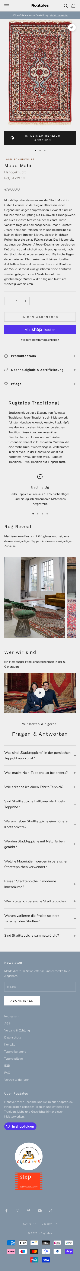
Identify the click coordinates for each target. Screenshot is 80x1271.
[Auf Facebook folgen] (6, 1211)
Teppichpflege (13, 1059)
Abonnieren (22, 1000)
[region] (40, 490)
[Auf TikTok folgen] (51, 1211)
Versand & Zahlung (17, 1030)
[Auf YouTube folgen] (40, 1211)
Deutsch (47, 1223)
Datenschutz (12, 1038)
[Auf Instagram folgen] (17, 1211)
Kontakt (9, 1045)
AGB (7, 1023)
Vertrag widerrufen (16, 1080)
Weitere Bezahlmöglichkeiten (40, 340)
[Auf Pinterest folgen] (28, 1211)
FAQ (7, 1073)
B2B (7, 1066)
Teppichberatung (15, 1052)
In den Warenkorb (40, 317)
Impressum (11, 1016)
